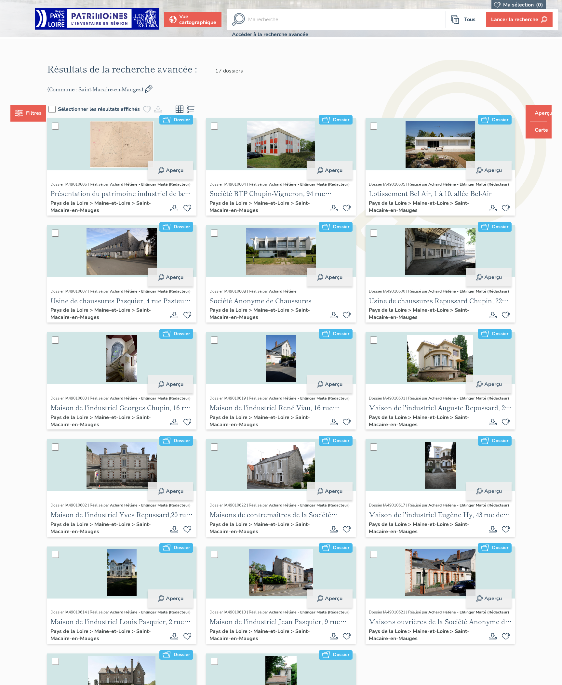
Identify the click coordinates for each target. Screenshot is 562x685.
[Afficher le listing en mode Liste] (203, 109)
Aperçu (178, 170)
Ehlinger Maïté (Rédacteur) (87, 190)
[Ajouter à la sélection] (191, 214)
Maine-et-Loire (125, 209)
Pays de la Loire (82, 209)
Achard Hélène (136, 184)
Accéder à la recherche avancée (270, 34)
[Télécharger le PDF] (178, 214)
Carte (536, 130)
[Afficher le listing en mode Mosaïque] (192, 109)
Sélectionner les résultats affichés (111, 109)
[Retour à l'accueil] (97, 20)
